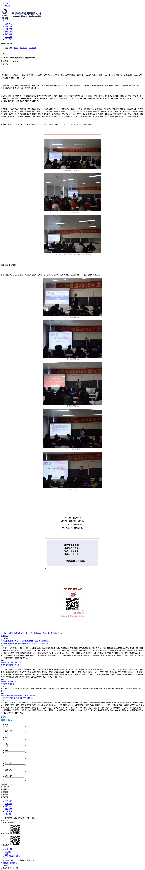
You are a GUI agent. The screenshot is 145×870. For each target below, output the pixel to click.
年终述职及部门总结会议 (10, 665)
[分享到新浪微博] (7, 720)
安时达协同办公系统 (12, 856)
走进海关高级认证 (7, 684)
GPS (6, 854)
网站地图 (4, 865)
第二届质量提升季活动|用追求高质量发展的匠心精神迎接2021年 (25, 643)
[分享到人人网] (11, 720)
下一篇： (42, 633)
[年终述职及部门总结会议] (11, 662)
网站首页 (8, 24)
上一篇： (11, 633)
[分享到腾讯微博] (9, 720)
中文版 (7, 3)
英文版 (7, 6)
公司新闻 (32, 48)
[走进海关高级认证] (8, 682)
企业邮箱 (8, 849)
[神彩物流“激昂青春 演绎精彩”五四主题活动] (18, 696)
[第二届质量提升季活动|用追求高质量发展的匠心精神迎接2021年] (25, 641)
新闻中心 (23, 48)
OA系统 (8, 852)
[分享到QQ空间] (4, 720)
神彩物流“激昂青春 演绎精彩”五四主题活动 (17, 698)
